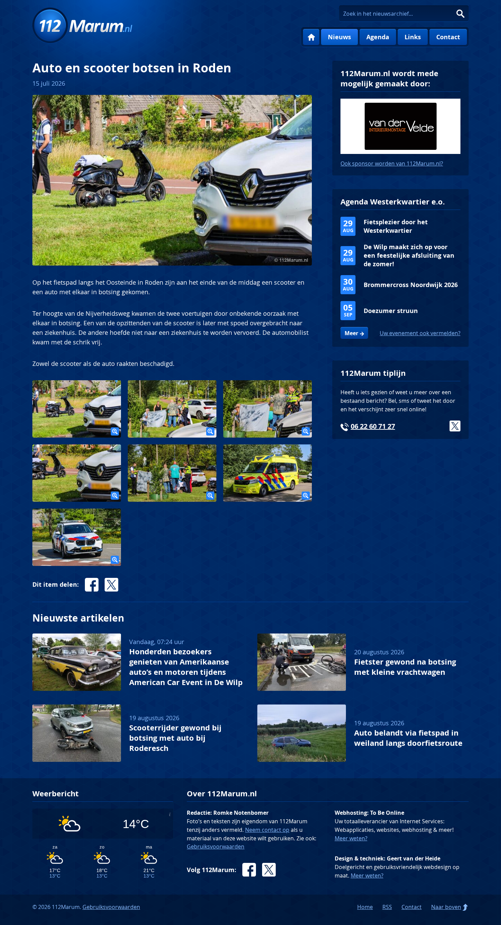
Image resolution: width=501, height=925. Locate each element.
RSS (387, 907)
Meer (351, 333)
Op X (111, 585)
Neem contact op (267, 830)
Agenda (377, 37)
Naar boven (446, 907)
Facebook (249, 870)
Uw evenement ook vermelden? (420, 333)
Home (311, 37)
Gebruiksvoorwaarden (215, 846)
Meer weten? (351, 838)
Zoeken (460, 13)
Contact (448, 37)
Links (413, 37)
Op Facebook (91, 585)
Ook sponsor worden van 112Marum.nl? (391, 163)
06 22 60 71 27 (373, 426)
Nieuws (339, 37)
